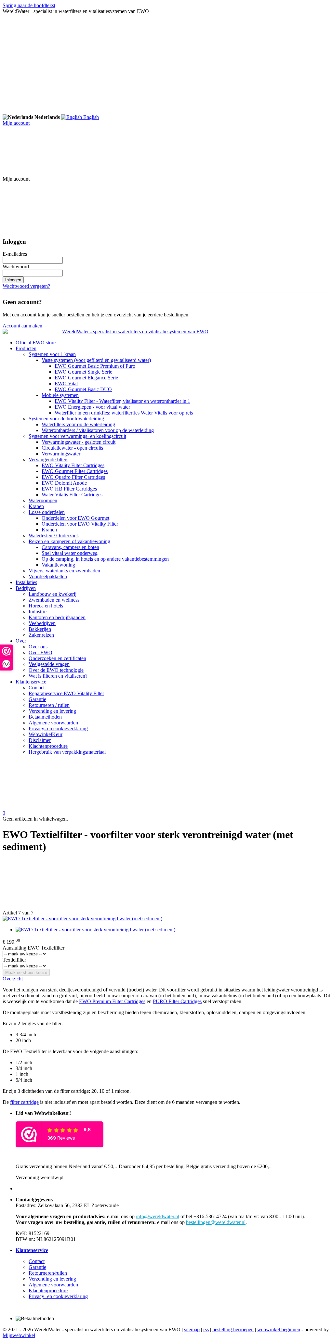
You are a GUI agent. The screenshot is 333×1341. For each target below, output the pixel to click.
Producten (26, 348)
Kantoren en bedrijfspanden (57, 617)
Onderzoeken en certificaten (57, 658)
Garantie (37, 699)
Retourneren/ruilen (48, 1273)
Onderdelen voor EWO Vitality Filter (80, 524)
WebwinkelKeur (45, 734)
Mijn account (16, 123)
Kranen (36, 506)
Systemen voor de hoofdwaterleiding (66, 418)
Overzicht (13, 978)
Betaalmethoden (45, 717)
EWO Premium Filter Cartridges (112, 1001)
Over (21, 641)
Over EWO (40, 652)
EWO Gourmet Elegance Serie (86, 377)
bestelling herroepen (233, 1329)
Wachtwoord (16, 266)
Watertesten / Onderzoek (54, 535)
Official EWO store (36, 342)
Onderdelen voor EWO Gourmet (75, 518)
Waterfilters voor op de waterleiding (78, 424)
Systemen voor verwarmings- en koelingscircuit (77, 436)
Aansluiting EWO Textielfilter (33, 948)
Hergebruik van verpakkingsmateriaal (67, 752)
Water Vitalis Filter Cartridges (72, 494)
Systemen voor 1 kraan (52, 354)
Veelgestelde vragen (49, 664)
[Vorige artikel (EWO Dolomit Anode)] (166, 885)
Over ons (38, 646)
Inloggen (13, 279)
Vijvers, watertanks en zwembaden (64, 570)
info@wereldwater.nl (157, 1216)
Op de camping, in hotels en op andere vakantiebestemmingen (105, 559)
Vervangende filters (48, 459)
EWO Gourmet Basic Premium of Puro (95, 366)
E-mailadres (15, 254)
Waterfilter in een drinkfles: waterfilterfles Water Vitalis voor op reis (124, 412)
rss (206, 1329)
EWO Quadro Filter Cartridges (73, 477)
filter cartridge (24, 1102)
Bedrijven (26, 588)
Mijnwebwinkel (19, 1335)
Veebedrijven (42, 623)
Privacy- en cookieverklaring (58, 728)
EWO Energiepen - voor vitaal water (92, 407)
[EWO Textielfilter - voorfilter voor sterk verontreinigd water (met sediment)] (82, 918)
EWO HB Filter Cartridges (69, 489)
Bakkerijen (40, 629)
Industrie (38, 611)
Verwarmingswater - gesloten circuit (78, 442)
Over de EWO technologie (56, 670)
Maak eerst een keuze (26, 972)
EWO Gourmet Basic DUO (83, 389)
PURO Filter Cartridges (177, 1001)
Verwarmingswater (61, 453)
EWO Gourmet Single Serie (83, 372)
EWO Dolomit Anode (64, 483)
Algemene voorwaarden (53, 722)
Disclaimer (40, 740)
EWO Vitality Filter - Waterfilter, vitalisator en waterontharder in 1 (122, 401)
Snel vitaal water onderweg (70, 553)
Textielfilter (14, 960)
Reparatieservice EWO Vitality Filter (66, 693)
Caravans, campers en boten (70, 547)
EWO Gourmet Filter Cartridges (75, 471)
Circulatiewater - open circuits (72, 448)
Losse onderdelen (47, 512)
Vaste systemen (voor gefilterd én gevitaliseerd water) (96, 360)
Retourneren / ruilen (49, 705)
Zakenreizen (41, 635)
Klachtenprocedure (48, 746)
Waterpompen (43, 500)
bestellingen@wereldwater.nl (216, 1222)
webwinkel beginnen (278, 1329)
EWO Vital (66, 383)
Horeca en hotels (46, 605)
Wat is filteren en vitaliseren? (58, 676)
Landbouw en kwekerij (52, 594)
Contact (37, 687)
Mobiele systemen (60, 395)
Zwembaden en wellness (54, 600)
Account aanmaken (22, 325)
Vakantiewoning (58, 565)
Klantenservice (31, 681)
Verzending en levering (52, 711)
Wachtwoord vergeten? (26, 286)
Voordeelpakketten (48, 576)
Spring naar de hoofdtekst (29, 5)
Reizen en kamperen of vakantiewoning (69, 541)
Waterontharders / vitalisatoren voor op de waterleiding (98, 430)
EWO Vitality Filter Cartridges (73, 465)
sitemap (192, 1329)
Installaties (26, 582)
